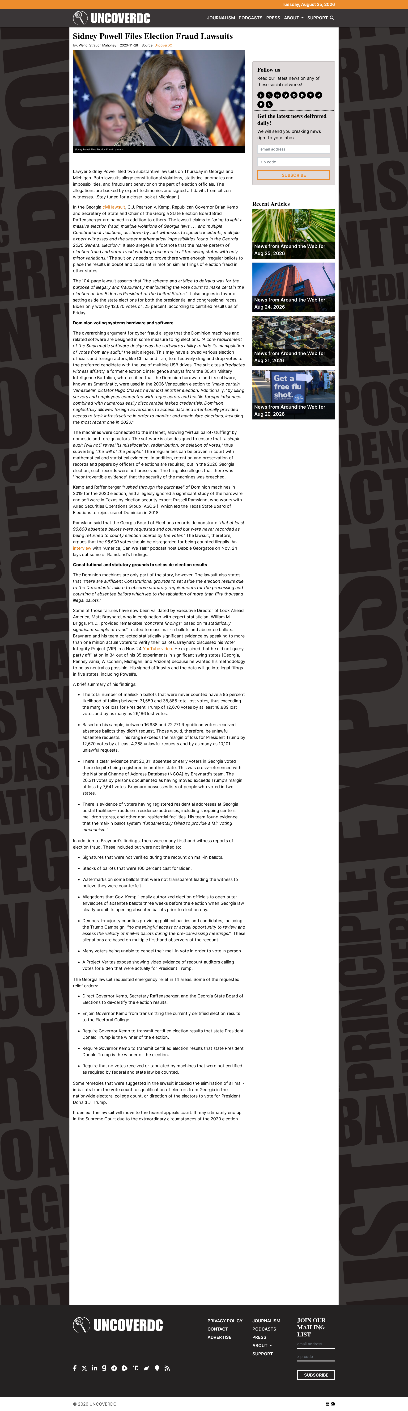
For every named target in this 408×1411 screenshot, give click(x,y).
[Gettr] (318, 95)
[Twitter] (269, 95)
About (292, 17)
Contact (218, 1329)
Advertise (219, 1337)
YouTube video (157, 648)
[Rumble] (302, 95)
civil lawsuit (113, 207)
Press (273, 17)
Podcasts (251, 17)
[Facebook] (260, 95)
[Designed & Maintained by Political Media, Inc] (327, 1404)
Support (317, 17)
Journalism (221, 17)
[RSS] (269, 104)
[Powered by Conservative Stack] (333, 1404)
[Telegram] (294, 95)
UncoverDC (113, 18)
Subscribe (294, 175)
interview (82, 548)
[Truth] (310, 95)
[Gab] (285, 95)
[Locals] (260, 104)
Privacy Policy (225, 1320)
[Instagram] (277, 95)
